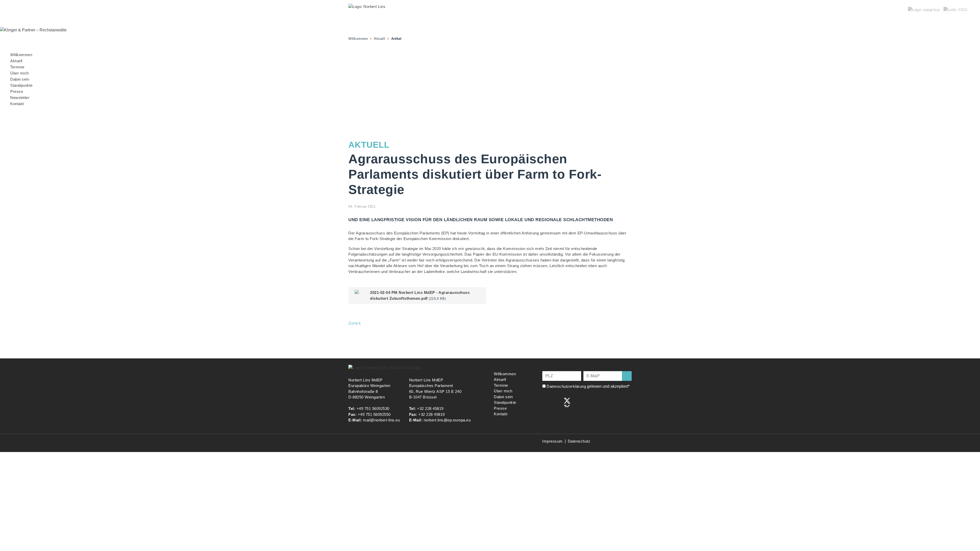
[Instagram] (556, 402)
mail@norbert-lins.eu (381, 420)
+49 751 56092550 (374, 414)
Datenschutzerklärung (566, 386)
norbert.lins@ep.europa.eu (447, 420)
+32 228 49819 (431, 414)
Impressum (552, 441)
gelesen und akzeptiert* (589, 386)
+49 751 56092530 (373, 408)
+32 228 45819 (430, 408)
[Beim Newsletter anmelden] (627, 376)
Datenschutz (579, 441)
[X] (567, 402)
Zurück (354, 323)
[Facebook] (545, 402)
